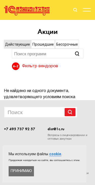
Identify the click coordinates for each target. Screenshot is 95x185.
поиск (74, 9)
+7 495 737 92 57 (19, 129)
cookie (55, 154)
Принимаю (21, 171)
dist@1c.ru (56, 129)
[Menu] (86, 11)
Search (70, 112)
